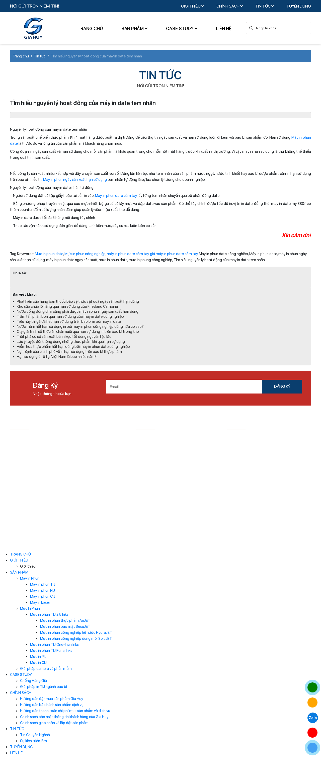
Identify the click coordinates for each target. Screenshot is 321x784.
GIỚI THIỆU (191, 6)
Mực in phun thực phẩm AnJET (65, 620)
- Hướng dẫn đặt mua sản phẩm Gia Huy (169, 437)
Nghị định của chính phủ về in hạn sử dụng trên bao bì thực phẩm (69, 351)
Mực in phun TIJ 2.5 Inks (49, 614)
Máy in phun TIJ (42, 584)
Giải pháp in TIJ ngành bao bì (43, 686)
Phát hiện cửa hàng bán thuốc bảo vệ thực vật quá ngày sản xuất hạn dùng (78, 301)
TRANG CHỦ (90, 28)
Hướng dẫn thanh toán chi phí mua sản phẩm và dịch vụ (65, 711)
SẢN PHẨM (133, 28)
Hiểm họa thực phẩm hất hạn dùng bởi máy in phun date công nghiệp (73, 346)
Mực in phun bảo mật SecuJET (65, 626)
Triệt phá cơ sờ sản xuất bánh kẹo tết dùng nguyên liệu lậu (64, 336)
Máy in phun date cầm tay (116, 195)
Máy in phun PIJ (42, 590)
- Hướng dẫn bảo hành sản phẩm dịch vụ (169, 445)
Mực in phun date (49, 254)
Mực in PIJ (38, 656)
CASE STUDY (180, 28)
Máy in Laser (40, 602)
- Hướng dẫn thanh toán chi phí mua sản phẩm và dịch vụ (174, 455)
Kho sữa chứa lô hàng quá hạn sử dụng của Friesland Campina (67, 306)
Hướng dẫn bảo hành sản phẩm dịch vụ (52, 704)
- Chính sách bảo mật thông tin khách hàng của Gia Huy (175, 468)
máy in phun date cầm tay (128, 254)
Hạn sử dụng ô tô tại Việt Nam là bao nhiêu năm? (57, 356)
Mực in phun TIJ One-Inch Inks (54, 644)
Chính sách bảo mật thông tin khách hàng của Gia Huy (64, 717)
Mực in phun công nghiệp (85, 254)
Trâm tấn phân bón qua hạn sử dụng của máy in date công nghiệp (70, 316)
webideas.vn (127, 542)
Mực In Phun (30, 608)
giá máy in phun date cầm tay (174, 254)
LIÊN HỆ (223, 28)
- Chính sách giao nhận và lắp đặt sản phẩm (172, 478)
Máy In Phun (29, 578)
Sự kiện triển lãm (33, 741)
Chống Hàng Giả (33, 680)
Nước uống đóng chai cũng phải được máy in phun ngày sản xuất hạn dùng (77, 311)
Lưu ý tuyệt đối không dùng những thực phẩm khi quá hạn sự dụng (71, 341)
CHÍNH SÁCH (228, 6)
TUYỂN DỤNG (298, 6)
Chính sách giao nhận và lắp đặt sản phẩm (54, 723)
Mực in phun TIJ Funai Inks (51, 650)
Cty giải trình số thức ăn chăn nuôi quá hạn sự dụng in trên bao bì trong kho (78, 331)
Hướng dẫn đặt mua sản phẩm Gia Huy (51, 698)
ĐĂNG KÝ (282, 386)
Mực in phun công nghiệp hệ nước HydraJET (76, 632)
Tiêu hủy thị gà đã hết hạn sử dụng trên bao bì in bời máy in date (69, 321)
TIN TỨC (263, 6)
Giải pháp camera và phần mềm (46, 668)
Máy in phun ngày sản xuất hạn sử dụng (75, 179)
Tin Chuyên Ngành (35, 735)
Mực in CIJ (38, 662)
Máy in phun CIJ (42, 596)
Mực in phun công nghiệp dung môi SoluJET (76, 638)
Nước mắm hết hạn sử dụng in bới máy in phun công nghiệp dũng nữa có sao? (80, 326)
